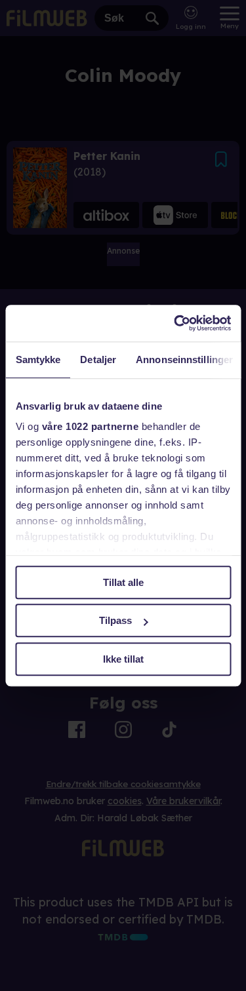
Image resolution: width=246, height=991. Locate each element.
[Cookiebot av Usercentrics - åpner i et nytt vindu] (175, 323)
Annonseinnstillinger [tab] (184, 359)
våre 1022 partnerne (89, 426)
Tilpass (115, 620)
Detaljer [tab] (98, 359)
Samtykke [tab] (37, 359)
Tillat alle (123, 582)
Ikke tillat (123, 659)
